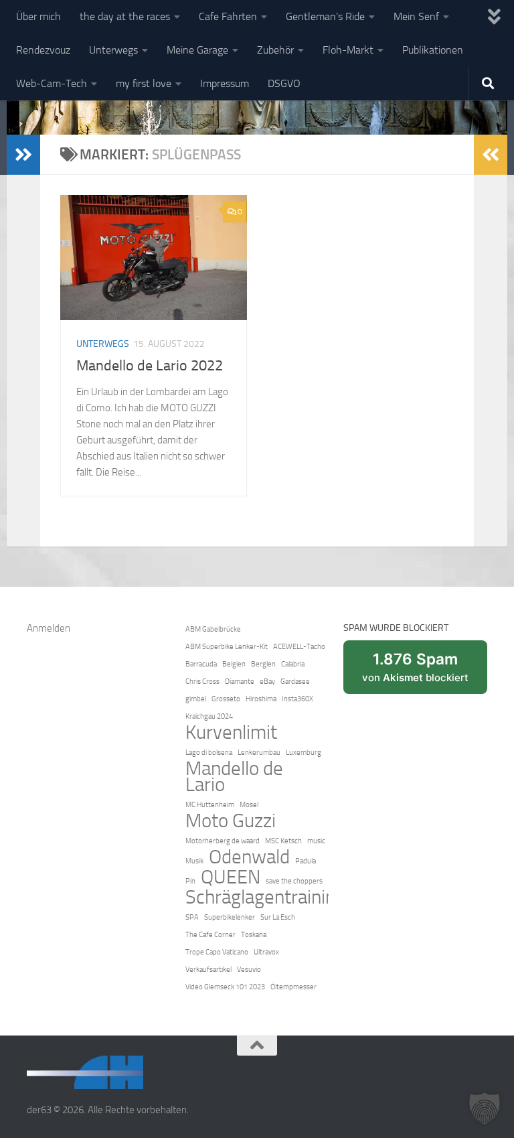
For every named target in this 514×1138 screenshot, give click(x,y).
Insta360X (297, 699)
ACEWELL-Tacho (299, 646)
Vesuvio (249, 969)
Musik (194, 861)
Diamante (239, 681)
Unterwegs (113, 50)
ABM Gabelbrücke (213, 629)
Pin (190, 881)
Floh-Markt (348, 50)
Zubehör (275, 50)
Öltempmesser (293, 987)
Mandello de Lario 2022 (149, 365)
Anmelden (48, 628)
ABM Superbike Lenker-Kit (226, 646)
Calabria (293, 664)
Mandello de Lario (234, 777)
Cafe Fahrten (228, 16)
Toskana (253, 934)
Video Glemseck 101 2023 (225, 987)
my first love (143, 83)
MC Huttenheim (209, 804)
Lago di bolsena (208, 752)
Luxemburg (303, 752)
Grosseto (225, 699)
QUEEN (230, 877)
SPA (192, 917)
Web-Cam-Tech (51, 83)
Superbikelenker (229, 917)
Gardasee (295, 681)
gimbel (195, 699)
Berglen (263, 664)
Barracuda (201, 664)
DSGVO (284, 83)
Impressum (224, 83)
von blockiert (424, 672)
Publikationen (432, 50)
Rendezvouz (43, 50)
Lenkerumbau (259, 752)
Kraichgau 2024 (209, 716)
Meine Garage (197, 50)
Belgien (234, 664)
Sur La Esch (277, 917)
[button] (484, 1108)
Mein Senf (416, 16)
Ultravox (266, 952)
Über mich (38, 16)
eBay (267, 681)
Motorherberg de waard (222, 841)
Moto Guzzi (230, 821)
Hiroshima (261, 699)
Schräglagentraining (265, 898)
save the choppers (294, 881)
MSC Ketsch (283, 841)
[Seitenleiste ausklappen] (23, 155)
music (316, 841)
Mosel (249, 804)
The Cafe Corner (210, 934)
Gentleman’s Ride (325, 16)
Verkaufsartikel (208, 969)
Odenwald (249, 857)
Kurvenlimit (231, 733)
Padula (305, 861)
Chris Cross (202, 681)
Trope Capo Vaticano (216, 952)
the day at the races (125, 16)
